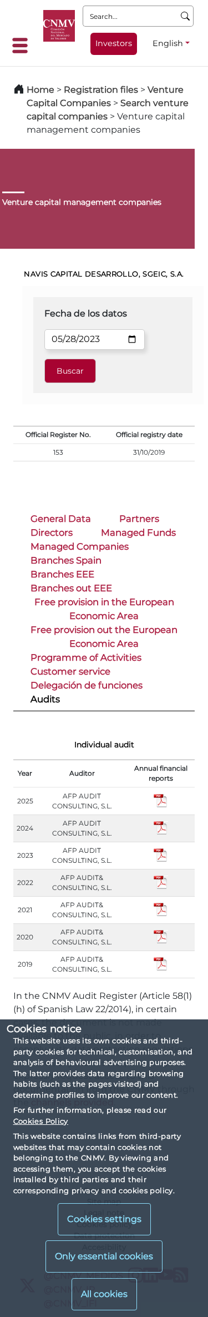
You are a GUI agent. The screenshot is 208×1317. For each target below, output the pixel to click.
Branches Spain (66, 560)
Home (40, 89)
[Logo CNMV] (59, 25)
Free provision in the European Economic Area (104, 608)
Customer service (70, 671)
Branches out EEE (71, 588)
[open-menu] (23, 45)
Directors (52, 532)
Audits (45, 699)
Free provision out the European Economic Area (104, 636)
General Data (61, 518)
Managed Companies (80, 546)
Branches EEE (62, 574)
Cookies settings (104, 1219)
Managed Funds (138, 532)
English (168, 43)
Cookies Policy (40, 1121)
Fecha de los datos (85, 313)
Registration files (101, 89)
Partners (139, 518)
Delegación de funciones (87, 685)
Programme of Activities (86, 657)
